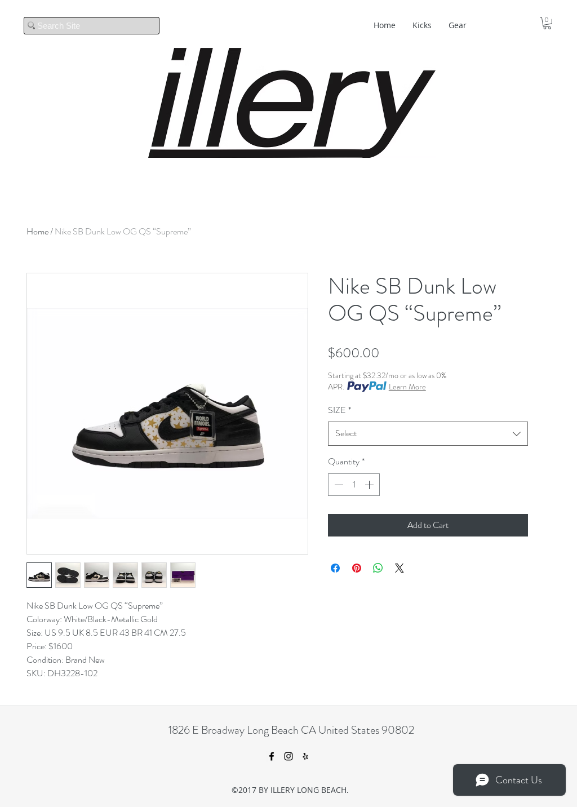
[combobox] (428, 434)
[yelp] (305, 756)
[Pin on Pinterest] (356, 568)
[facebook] (271, 756)
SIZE (339, 410)
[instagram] (288, 756)
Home (37, 231)
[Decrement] (337, 484)
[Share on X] (399, 568)
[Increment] (370, 484)
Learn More (407, 386)
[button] (547, 23)
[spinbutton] (353, 484)
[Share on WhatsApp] (378, 568)
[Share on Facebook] (335, 568)
